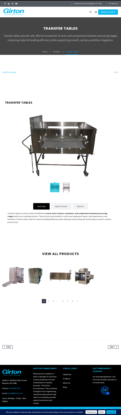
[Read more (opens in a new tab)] (86, 3)
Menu (96, 12)
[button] (90, 12)
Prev (8, 347)
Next (112, 347)
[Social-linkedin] (9, 4)
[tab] (41, 206)
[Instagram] (12, 4)
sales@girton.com (15, 393)
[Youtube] (16, 4)
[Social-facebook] (5, 4)
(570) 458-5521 (14, 388)
